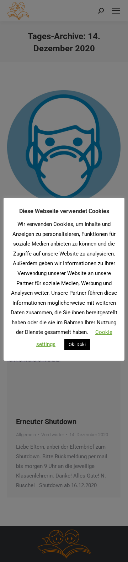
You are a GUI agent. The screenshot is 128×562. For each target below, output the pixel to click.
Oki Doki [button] (77, 344)
